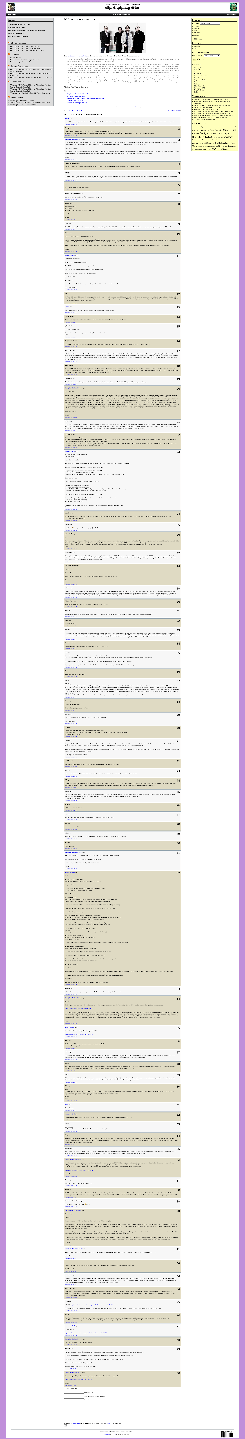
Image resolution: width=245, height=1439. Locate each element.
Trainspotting (202, 149)
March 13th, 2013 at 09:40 (71, 520)
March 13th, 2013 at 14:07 (71, 607)
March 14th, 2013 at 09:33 (71, 810)
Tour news (232, 145)
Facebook (197, 46)
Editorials (197, 84)
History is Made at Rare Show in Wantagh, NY (216, 105)
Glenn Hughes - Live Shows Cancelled (22, 101)
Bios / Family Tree (199, 86)
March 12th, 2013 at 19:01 (71, 190)
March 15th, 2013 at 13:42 (71, 994)
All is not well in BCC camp (17, 27)
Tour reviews (195, 149)
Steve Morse (223, 146)
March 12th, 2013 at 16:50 (71, 124)
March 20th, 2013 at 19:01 (71, 1155)
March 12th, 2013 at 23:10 (71, 346)
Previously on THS (198, 56)
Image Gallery (198, 78)
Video (218, 148)
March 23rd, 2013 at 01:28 (71, 1245)
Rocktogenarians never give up (211, 107)
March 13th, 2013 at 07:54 (71, 447)
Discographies (198, 68)
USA (213, 149)
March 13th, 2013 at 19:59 (71, 757)
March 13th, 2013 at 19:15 (71, 736)
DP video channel (18, 43)
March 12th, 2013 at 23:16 (71, 374)
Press (231, 140)
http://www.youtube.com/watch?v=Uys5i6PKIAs (78, 1008)
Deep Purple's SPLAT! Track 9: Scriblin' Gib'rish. (25, 48)
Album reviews (197, 127)
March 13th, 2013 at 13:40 (71, 597)
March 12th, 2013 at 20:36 (71, 219)
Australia (212, 127)
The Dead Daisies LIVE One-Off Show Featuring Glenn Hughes (30, 103)
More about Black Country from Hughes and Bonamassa (26, 30)
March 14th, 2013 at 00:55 (71, 787)
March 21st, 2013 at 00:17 (71, 1176)
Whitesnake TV (17, 81)
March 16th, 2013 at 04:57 (71, 1082)
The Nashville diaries (173, 110)
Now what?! (226, 140)
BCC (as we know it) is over (79, 19)
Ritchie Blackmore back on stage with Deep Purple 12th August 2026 (31, 77)
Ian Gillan (203, 136)
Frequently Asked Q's (200, 76)
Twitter (196, 48)
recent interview (72, 56)
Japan (205, 140)
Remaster (210, 143)
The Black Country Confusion (18, 36)
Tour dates (197, 26)
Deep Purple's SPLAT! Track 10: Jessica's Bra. (24, 46)
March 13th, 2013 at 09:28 (71, 509)
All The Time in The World (73, 110)
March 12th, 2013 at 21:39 (71, 251)
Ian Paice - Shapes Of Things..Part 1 (21, 62)
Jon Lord (219, 140)
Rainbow (195, 143)
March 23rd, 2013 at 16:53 (71, 1271)
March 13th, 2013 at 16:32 (71, 648)
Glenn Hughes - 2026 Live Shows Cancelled (23, 105)
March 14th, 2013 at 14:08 (71, 819)
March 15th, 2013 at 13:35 (71, 984)
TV (207, 149)
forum (108, 1423)
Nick (195, 99)
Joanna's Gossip (199, 90)
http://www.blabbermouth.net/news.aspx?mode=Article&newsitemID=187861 (92, 1305)
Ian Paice (15, 54)
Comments (114, 1434)
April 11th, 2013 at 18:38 (70, 1385)
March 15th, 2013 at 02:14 (71, 848)
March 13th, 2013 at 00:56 (71, 417)
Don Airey (195, 133)
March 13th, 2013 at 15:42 (71, 626)
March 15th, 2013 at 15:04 (71, 1048)
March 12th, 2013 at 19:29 (71, 199)
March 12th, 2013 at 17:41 (71, 159)
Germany (214, 133)
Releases (203, 142)
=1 (193, 127)
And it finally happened (208, 119)
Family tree (205, 133)
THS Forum (198, 39)
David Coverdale (215, 130)
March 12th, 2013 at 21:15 (71, 229)
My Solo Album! (15, 58)
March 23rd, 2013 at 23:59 (71, 1297)
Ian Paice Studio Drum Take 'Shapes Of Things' (24, 60)
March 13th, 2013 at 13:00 (71, 584)
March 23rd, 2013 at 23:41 (71, 1284)
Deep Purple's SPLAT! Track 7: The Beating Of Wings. (27, 50)
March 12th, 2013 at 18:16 (71, 169)
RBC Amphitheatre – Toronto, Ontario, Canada (213, 99)
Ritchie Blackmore (19, 66)
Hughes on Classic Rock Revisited (19, 24)
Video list (197, 28)
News (90, 107)
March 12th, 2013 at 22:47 (71, 337)
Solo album (209, 146)
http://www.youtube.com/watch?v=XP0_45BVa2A (78, 1379)
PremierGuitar (83, 56)
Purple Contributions (200, 80)
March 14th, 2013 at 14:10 (71, 829)
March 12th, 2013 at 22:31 (71, 312)
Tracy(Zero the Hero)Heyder (73, 139)
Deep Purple (229, 130)
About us (197, 32)
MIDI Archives (198, 74)
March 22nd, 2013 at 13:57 (71, 1197)
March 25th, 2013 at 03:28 (71, 1345)
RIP (213, 143)
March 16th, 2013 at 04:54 (71, 1071)
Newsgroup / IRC (199, 88)
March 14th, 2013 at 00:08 (71, 776)
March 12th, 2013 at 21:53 (71, 303)
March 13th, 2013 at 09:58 (71, 530)
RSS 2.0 (114, 107)
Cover (208, 130)
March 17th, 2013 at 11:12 (71, 1144)
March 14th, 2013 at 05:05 (71, 800)
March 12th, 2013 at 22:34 (71, 322)
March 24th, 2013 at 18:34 (71, 1335)
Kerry (66, 1104)
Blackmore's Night (232, 127)
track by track (16, 33)
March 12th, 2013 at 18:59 (71, 180)
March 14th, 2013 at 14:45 (71, 839)
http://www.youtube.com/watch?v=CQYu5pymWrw (79, 1034)
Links (196, 92)
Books (193, 130)
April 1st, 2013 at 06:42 (70, 1368)
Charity (197, 130)
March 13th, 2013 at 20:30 (71, 766)
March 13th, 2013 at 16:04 (71, 639)
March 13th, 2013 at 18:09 (71, 723)
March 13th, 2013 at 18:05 (71, 710)
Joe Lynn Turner (211, 140)
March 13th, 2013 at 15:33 (71, 616)
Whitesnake (224, 149)
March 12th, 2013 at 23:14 (71, 361)
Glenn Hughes (17, 97)
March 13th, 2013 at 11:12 (71, 562)
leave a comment (125, 107)
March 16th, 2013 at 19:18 (71, 1120)
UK (210, 149)
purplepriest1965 (70, 255)
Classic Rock (203, 130)
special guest (215, 146)
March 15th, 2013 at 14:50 (71, 1023)
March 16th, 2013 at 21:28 (71, 1131)
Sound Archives (199, 72)
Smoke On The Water (202, 146)
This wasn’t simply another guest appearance (218, 113)
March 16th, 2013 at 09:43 (71, 1101)
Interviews (197, 82)
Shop (195, 30)
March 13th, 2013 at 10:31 (71, 549)
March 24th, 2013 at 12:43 (71, 1322)
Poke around (196, 23)
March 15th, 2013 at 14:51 (71, 1036)
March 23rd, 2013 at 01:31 (71, 1258)
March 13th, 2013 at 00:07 (71, 384)
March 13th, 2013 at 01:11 (71, 430)
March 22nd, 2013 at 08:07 (71, 1185)
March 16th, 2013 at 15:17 (71, 1110)
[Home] (122, 10)
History (195, 136)
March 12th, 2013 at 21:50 (71, 289)
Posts (105, 1434)
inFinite (218, 137)
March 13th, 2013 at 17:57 (71, 697)
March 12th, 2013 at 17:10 (71, 135)
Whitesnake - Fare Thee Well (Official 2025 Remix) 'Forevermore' (30, 93)
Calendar (108, 1434)
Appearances (205, 127)
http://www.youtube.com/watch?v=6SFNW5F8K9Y (79, 1170)
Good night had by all (211, 109)
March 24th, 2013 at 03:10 (71, 1310)
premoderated (76, 1423)
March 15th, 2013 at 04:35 (71, 868)
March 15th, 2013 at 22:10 (71, 1059)
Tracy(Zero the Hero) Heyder (73, 1372)
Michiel (67, 118)
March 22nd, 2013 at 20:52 (71, 1206)
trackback (136, 107)
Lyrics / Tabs (198, 70)
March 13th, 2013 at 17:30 (71, 667)
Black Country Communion (221, 127)
